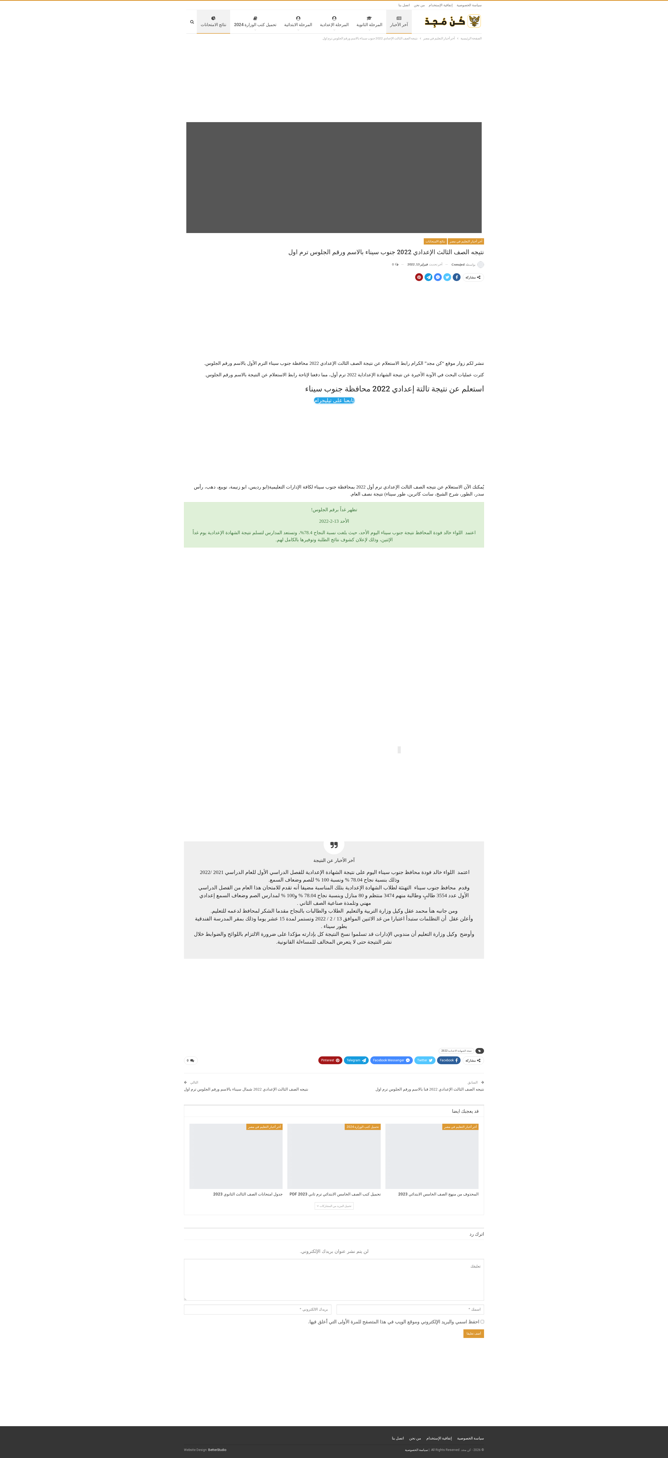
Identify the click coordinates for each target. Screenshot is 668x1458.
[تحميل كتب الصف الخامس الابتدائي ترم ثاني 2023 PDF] (333, 1156)
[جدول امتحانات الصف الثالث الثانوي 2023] (236, 1156)
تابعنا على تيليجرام (334, 400)
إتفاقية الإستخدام (441, 5)
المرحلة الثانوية (369, 24)
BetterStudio (217, 1450)
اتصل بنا (404, 5)
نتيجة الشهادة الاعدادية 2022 (456, 1050)
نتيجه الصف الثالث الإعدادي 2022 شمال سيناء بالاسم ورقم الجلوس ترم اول (246, 1089)
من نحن (419, 5)
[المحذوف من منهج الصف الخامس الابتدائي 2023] (432, 1156)
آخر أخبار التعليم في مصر (466, 241)
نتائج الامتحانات (213, 24)
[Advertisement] (334, 80)
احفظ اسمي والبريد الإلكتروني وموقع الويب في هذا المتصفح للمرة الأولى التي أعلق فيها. (393, 1321)
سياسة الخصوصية (469, 5)
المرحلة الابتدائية (298, 24)
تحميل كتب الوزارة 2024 (255, 24)
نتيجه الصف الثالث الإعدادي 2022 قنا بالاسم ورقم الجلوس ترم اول (429, 1089)
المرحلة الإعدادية (334, 24)
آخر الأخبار (399, 24)
